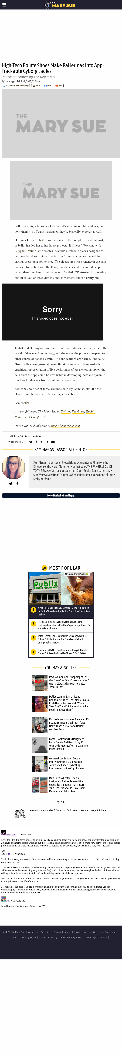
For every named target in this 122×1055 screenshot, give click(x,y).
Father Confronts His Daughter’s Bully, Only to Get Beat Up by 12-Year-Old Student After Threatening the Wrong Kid (68, 744)
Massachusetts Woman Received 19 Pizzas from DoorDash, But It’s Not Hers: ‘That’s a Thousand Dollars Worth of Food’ (69, 724)
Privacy (57, 932)
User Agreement (108, 932)
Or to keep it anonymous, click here (86, 810)
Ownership (90, 937)
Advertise (45, 932)
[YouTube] (53, 443)
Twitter (65, 411)
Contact (103, 937)
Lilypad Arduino (25, 251)
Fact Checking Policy (71, 937)
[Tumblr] (47, 443)
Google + (37, 417)
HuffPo (25, 402)
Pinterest (20, 417)
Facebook (78, 411)
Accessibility (90, 932)
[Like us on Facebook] (36, 443)
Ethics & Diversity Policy (24, 937)
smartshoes (37, 436)
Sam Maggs (9, 81)
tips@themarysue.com (65, 425)
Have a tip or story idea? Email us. (47, 810)
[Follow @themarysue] (31, 443)
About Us (32, 932)
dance (27, 436)
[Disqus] (61, 868)
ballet (20, 436)
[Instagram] (42, 443)
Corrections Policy (48, 937)
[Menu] (4, 4)
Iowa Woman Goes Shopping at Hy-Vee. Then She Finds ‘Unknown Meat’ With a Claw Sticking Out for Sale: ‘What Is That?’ (69, 682)
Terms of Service (72, 932)
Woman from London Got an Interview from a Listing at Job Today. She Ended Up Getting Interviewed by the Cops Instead (67, 763)
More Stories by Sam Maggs (61, 495)
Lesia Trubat (35, 240)
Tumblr (90, 411)
